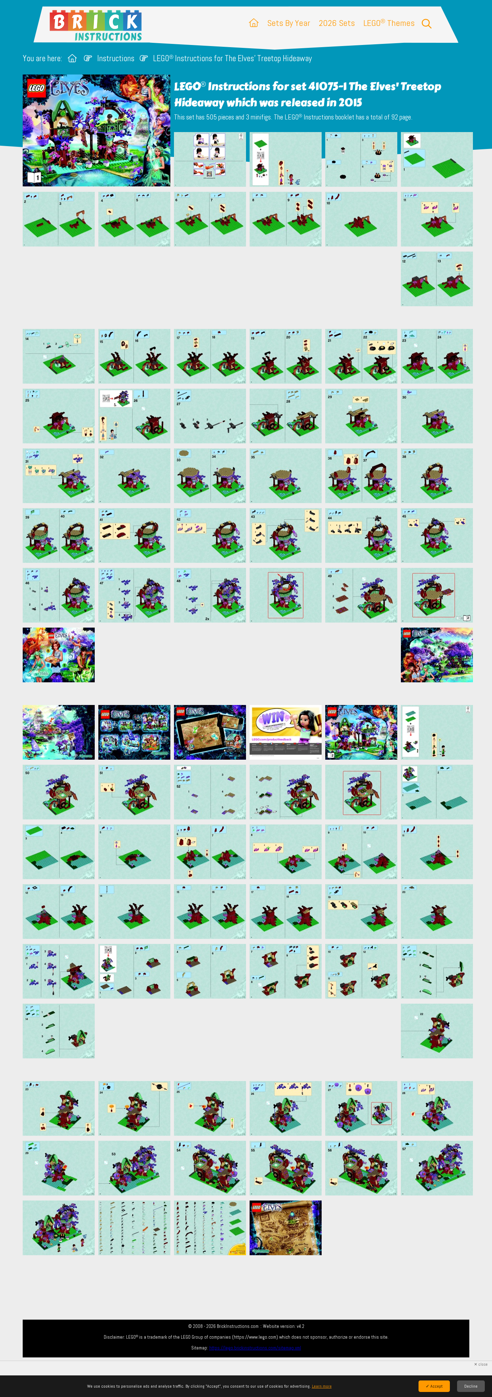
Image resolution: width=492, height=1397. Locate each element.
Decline (471, 1386)
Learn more (322, 1386)
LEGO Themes (389, 22)
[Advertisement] (249, 288)
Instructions (115, 58)
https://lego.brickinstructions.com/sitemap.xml (255, 1348)
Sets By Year (288, 22)
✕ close (481, 1364)
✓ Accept (434, 1386)
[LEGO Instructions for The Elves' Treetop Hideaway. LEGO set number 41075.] (210, 160)
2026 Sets (337, 22)
